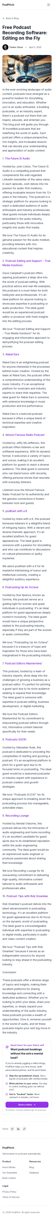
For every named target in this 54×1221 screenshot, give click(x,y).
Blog (31, 1167)
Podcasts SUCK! (16, 739)
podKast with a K (16, 511)
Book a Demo (9, 1178)
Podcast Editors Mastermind (23, 663)
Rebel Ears (12, 354)
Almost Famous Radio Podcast (25, 434)
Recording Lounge (17, 815)
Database (34, 1172)
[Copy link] (24, 1128)
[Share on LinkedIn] (18, 1128)
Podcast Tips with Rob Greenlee (27, 896)
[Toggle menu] (49, 5)
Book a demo (25, 1104)
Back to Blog (12, 18)
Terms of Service (11, 1197)
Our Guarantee (9, 1172)
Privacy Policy (9, 1191)
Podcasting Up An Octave (21, 587)
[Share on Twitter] (12, 1128)
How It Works (8, 1167)
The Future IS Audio (17, 158)
